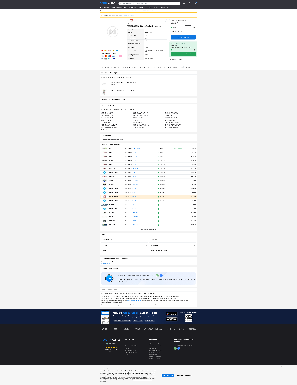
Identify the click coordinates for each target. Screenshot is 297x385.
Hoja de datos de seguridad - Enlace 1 (113, 139)
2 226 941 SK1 (107, 120)
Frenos (163, 7)
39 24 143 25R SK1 (108, 114)
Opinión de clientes (154, 352)
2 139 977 (169, 115)
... (147, 51)
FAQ (182, 67)
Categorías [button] (105, 7)
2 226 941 (169, 119)
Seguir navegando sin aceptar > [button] (288, 366)
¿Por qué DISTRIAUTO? (131, 346)
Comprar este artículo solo (184, 54)
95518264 (106, 122)
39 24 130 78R (107, 112)
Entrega (127, 348)
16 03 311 (137, 120)
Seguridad (187, 67)
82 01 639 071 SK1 (172, 114)
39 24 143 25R (171, 112)
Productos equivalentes (171, 67)
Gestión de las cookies (155, 350)
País (126, 344)
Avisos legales (153, 354)
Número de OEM (144, 67)
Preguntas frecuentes (131, 352)
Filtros (156, 7)
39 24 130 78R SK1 (140, 112)
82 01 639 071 (139, 114)
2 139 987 (138, 117)
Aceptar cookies (168, 375)
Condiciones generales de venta (158, 346)
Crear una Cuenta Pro (130, 350)
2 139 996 (106, 119)
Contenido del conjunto (108, 67)
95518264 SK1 (139, 122)
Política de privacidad (155, 356)
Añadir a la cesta (184, 37)
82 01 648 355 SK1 (140, 115)
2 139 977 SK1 (107, 117)
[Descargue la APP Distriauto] (171, 313)
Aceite (149, 7)
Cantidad (173, 31)
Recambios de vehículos (118, 7)
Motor (169, 7)
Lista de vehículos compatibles (128, 67)
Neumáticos (132, 7)
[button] (184, 3)
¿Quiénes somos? (154, 344)
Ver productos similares (148, 229)
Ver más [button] (105, 129)
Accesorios (141, 7)
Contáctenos (152, 348)
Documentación (156, 67)
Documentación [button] (106, 263)
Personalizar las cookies (184, 375)
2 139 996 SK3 (139, 119)
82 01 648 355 (107, 115)
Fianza (126, 354)
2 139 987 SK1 (171, 117)
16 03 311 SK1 (170, 120)
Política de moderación (155, 358)
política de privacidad (134, 300)
